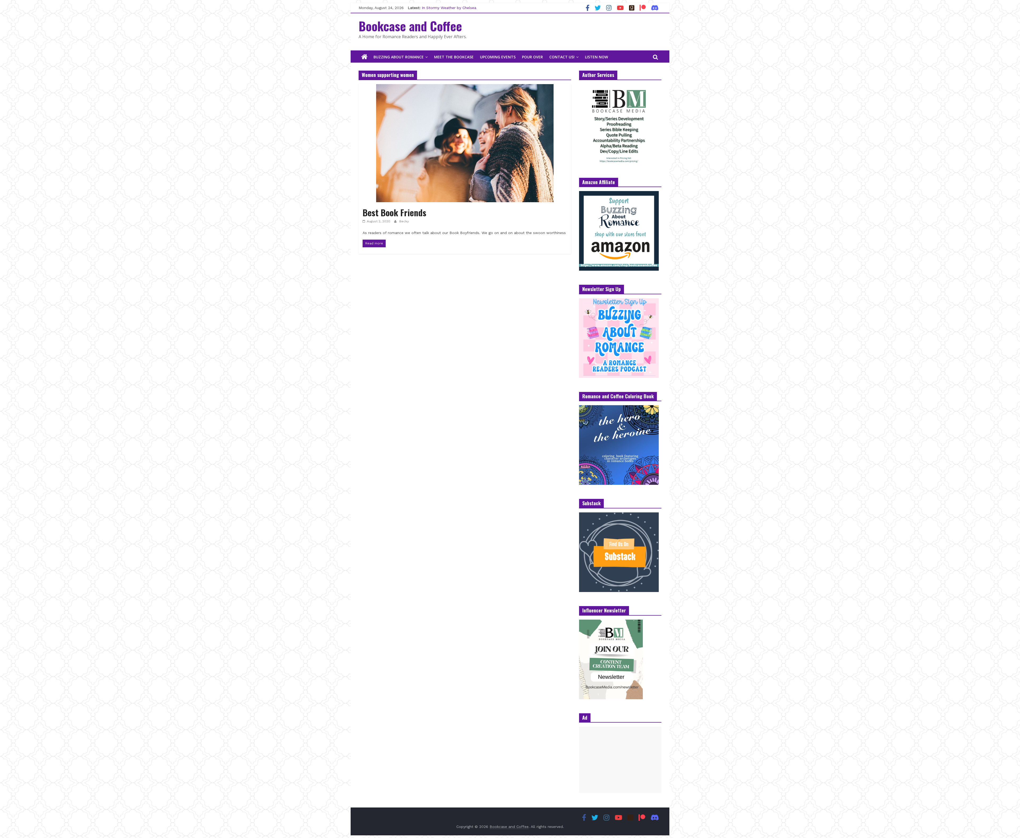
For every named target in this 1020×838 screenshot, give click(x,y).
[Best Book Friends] (465, 87)
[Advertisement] (620, 760)
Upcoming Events (498, 56)
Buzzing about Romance (398, 56)
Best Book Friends (394, 212)
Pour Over (532, 56)
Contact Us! (562, 56)
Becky (404, 221)
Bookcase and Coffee (410, 26)
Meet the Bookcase (454, 56)
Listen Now (596, 56)
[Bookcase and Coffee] (364, 57)
